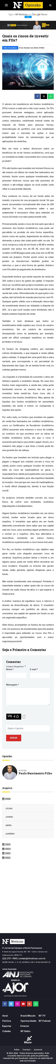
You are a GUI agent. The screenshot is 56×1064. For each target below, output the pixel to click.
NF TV (42, 1015)
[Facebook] (4, 1003)
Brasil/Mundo (27, 1015)
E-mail (34, 669)
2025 (7, 844)
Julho (9, 808)
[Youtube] (23, 1003)
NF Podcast (45, 1020)
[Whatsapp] (35, 1003)
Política (6, 1020)
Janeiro (9, 833)
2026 (7, 798)
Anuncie (38, 1049)
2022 (7, 857)
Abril (8, 825)
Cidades (6, 1031)
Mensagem (12, 685)
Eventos (24, 1026)
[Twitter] (11, 1003)
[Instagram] (17, 1003)
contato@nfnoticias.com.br (32, 958)
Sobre (16, 1049)
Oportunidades (28, 1020)
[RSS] (29, 1003)
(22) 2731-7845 (9, 958)
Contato (27, 1049)
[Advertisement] (28, 901)
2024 (7, 849)
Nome (10, 669)
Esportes (6, 1026)
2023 (7, 853)
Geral (5, 1015)
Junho (9, 817)
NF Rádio (25, 1031)
